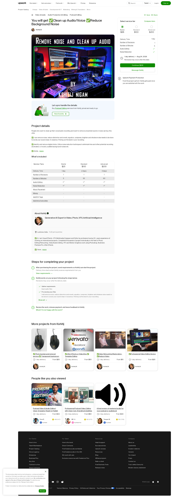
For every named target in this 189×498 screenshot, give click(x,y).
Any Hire (32, 461)
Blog (96, 455)
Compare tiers (149, 21)
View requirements (43, 273)
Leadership (132, 445)
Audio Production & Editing (58, 15)
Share (155, 15)
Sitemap (128, 488)
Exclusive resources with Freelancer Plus (75, 458)
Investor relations (134, 449)
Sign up (165, 3)
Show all (41, 300)
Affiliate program (100, 458)
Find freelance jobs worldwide (72, 449)
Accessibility (120, 488)
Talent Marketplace (35, 445)
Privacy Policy (73, 488)
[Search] (129, 3)
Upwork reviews (100, 449)
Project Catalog (23, 9)
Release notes (100, 467)
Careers (131, 452)
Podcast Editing (61, 108)
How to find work (67, 442)
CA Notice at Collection (87, 488)
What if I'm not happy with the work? (49, 310)
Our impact (132, 455)
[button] (42, 175)
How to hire (33, 442)
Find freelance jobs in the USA (72, 452)
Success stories (100, 445)
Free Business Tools (101, 464)
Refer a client (99, 461)
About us (131, 442)
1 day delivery (41, 359)
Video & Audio (40, 15)
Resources (98, 452)
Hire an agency (34, 452)
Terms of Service (62, 488)
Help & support (100, 442)
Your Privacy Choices (105, 488)
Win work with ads (68, 455)
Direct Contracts (34, 467)
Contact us (132, 461)
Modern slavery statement (137, 467)
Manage (42, 491)
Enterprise (32, 455)
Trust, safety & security (135, 464)
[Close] (45, 471)
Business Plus (33, 458)
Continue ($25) (137, 65)
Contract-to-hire (34, 464)
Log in (156, 3)
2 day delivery (73, 414)
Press (130, 458)
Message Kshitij (137, 70)
